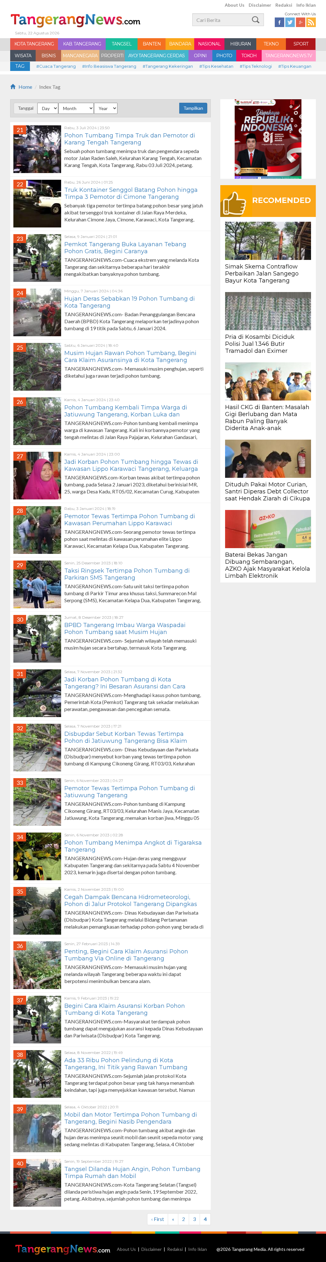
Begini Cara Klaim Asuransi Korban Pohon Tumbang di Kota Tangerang (124, 1009)
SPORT (301, 44)
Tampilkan (193, 108)
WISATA (23, 56)
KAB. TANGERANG (82, 44)
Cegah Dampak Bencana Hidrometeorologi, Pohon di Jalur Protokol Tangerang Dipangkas (130, 901)
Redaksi (283, 5)
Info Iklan (306, 5)
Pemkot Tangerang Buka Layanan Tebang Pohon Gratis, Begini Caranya (125, 248)
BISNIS (48, 56)
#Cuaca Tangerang (56, 66)
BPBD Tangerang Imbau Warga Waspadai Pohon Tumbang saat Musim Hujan (125, 629)
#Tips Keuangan (294, 66)
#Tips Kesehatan (216, 66)
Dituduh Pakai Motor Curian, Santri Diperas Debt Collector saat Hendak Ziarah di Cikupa (267, 491)
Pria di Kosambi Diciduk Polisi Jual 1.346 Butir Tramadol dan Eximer (259, 343)
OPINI (200, 56)
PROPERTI (112, 56)
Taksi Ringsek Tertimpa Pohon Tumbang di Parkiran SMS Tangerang (127, 574)
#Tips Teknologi (256, 66)
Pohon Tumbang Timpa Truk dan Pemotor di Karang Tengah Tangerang (129, 139)
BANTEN (152, 44)
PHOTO (224, 56)
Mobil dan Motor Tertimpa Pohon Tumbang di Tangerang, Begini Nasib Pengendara (130, 1118)
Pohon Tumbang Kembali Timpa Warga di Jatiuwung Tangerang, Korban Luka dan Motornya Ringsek (125, 414)
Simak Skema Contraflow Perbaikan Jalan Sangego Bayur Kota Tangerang (262, 273)
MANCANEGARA (80, 56)
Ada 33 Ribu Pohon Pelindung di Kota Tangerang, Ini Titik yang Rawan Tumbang (126, 1064)
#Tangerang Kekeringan (168, 66)
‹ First (157, 1219)
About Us (234, 5)
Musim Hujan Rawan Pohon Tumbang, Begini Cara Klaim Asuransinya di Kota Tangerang (130, 357)
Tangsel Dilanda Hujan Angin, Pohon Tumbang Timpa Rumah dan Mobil (132, 1173)
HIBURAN (240, 44)
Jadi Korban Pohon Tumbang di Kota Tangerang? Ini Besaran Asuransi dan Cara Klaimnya (125, 686)
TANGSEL (121, 44)
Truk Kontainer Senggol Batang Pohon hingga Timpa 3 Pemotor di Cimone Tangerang (131, 193)
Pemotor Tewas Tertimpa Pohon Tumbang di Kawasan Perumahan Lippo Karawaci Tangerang (129, 523)
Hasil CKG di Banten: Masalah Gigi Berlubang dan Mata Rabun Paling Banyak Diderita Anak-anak (267, 418)
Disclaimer (260, 5)
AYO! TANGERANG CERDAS (156, 56)
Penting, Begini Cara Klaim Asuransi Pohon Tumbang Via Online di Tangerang (126, 955)
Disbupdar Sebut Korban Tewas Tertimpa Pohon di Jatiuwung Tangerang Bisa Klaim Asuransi (125, 740)
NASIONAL (209, 44)
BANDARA (180, 44)
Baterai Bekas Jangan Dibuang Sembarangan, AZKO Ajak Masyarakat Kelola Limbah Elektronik (267, 565)
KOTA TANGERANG (34, 44)
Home (25, 87)
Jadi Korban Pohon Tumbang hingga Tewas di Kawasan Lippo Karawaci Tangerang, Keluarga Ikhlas (131, 468)
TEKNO (271, 44)
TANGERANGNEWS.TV (288, 56)
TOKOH (249, 56)
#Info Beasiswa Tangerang (109, 66)
